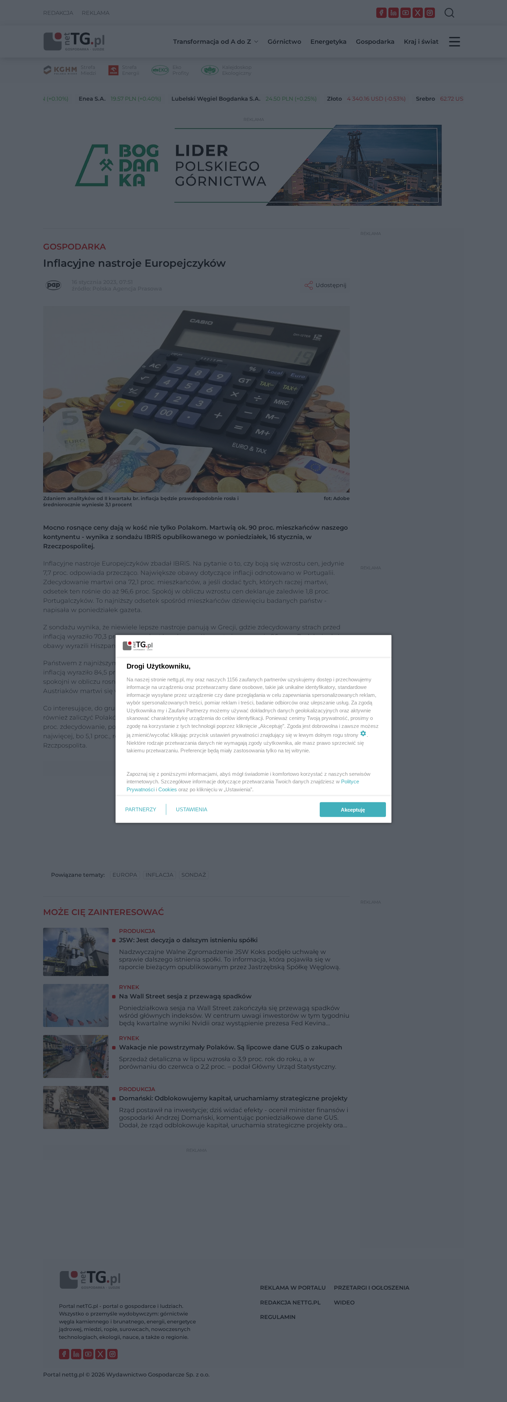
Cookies (167, 789)
